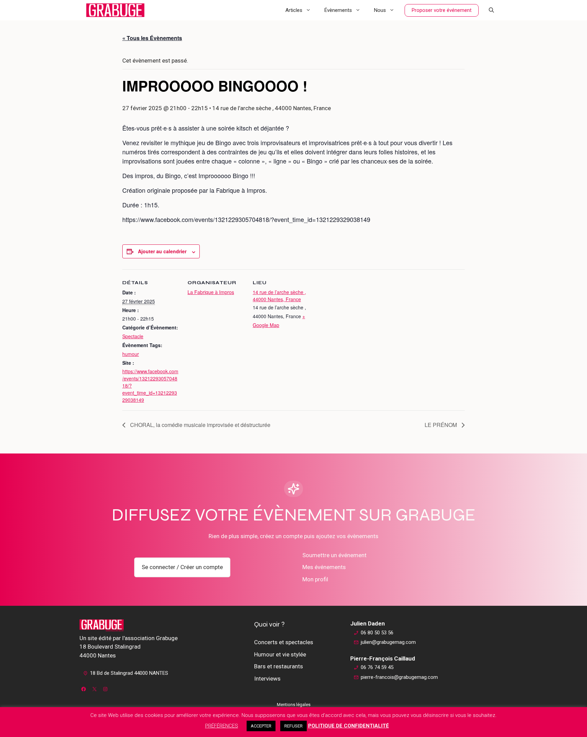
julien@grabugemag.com (388, 642)
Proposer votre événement (442, 10)
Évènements (338, 10)
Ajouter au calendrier (162, 251)
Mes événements (324, 567)
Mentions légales (293, 704)
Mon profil (315, 579)
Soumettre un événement (334, 555)
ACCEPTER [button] (261, 726)
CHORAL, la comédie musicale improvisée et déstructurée (199, 425)
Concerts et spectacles (283, 642)
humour (130, 353)
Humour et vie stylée (280, 654)
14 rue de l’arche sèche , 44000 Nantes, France (279, 296)
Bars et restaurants (278, 666)
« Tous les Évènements (152, 38)
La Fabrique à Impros (211, 292)
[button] (491, 10)
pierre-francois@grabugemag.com (399, 677)
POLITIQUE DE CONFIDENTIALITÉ (348, 726)
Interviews (267, 678)
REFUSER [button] (293, 726)
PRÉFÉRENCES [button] (221, 726)
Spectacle (132, 336)
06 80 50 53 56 (377, 633)
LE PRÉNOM (441, 425)
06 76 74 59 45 (377, 667)
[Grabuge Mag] (115, 10)
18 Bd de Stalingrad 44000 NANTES (129, 673)
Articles (293, 10)
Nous (380, 10)
